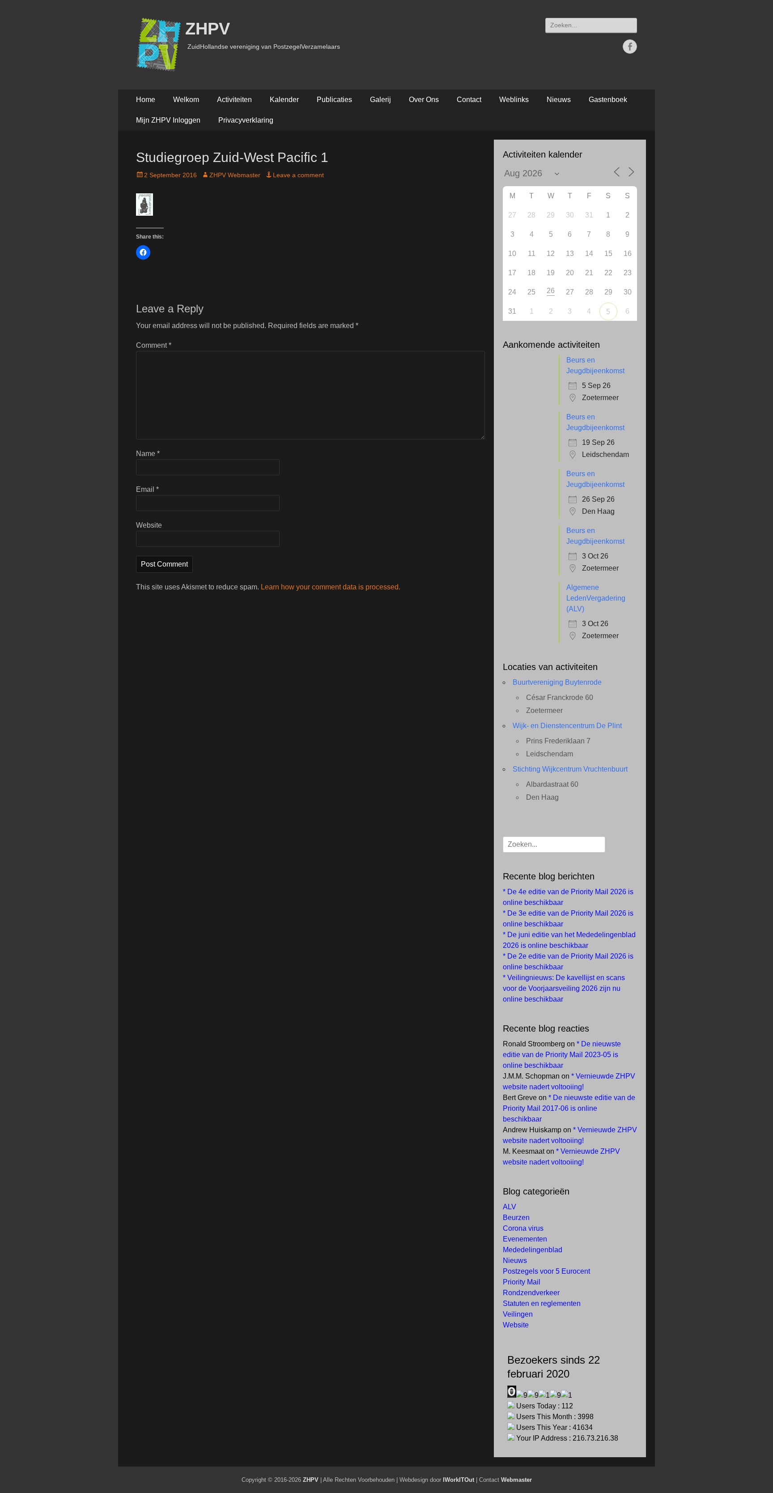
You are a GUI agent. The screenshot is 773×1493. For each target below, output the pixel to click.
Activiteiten (234, 99)
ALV (509, 1207)
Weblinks (514, 99)
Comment (153, 345)
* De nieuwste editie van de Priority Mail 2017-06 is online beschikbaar (569, 1108)
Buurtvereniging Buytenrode (557, 682)
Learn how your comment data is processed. (330, 587)
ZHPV (207, 28)
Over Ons (424, 99)
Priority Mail (521, 1282)
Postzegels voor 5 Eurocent (546, 1271)
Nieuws (559, 99)
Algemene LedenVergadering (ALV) (595, 598)
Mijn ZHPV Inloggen (168, 120)
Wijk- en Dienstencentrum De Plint (567, 725)
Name (148, 453)
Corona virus (523, 1228)
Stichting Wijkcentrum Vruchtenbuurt (570, 769)
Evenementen (525, 1239)
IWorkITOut (458, 1479)
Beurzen (516, 1217)
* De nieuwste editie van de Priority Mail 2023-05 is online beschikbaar (562, 1054)
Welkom (186, 99)
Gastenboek (608, 99)
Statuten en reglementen (542, 1303)
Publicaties (334, 99)
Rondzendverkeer (531, 1293)
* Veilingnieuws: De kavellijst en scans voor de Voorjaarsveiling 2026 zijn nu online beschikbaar (564, 988)
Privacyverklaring (245, 120)
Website (149, 525)
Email (147, 489)
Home (145, 99)
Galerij (380, 99)
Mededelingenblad (532, 1250)
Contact (469, 99)
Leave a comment (298, 175)
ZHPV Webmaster (234, 175)
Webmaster (516, 1479)
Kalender (284, 99)
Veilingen (518, 1314)
